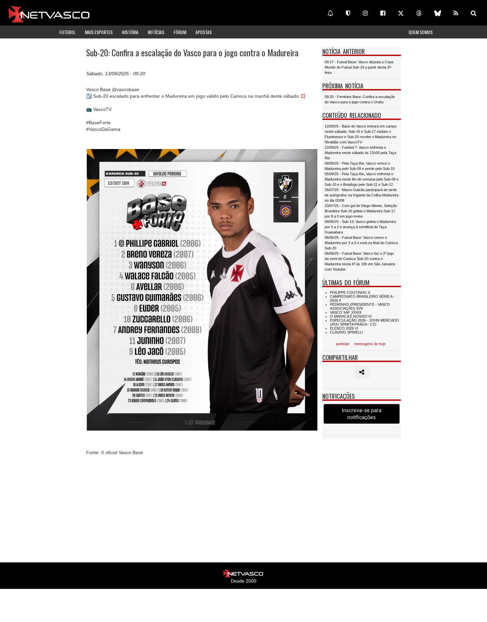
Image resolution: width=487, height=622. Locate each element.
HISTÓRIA (130, 31)
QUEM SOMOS (420, 31)
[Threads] (419, 13)
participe (343, 344)
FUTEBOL (67, 31)
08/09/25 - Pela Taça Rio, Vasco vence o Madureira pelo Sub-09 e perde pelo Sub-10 (360, 166)
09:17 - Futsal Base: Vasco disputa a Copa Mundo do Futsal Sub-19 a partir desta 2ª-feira (359, 67)
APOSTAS (203, 31)
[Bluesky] (438, 13)
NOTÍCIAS (156, 31)
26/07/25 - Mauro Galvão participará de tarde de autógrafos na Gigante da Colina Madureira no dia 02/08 (362, 195)
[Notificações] (330, 13)
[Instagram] (365, 13)
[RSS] (456, 13)
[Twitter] (400, 13)
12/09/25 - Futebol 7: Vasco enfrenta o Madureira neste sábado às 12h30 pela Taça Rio (360, 152)
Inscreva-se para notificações (361, 413)
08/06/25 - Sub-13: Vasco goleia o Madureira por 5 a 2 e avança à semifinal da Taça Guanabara (360, 227)
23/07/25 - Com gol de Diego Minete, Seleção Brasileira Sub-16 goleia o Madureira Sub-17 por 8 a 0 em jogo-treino (361, 211)
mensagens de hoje (370, 344)
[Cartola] (348, 13)
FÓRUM (180, 31)
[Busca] (473, 13)
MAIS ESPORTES (99, 31)
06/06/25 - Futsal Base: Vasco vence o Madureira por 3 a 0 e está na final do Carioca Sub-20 (361, 242)
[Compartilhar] (361, 372)
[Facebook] (383, 13)
